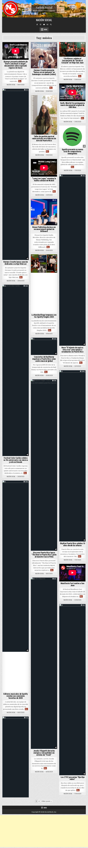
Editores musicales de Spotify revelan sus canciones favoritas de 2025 (15, 696)
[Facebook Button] (37, 24)
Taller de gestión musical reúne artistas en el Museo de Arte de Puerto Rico (44, 138)
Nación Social (44, 7)
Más (20, 81)
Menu (45, 29)
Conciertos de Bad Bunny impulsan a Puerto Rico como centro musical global (44, 359)
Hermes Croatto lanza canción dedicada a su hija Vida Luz (15, 263)
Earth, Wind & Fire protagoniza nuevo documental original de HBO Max (72, 105)
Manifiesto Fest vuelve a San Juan (72, 584)
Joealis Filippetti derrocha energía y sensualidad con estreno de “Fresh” (44, 753)
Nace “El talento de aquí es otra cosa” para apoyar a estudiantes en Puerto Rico (72, 349)
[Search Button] (50, 24)
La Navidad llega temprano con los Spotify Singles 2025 (44, 316)
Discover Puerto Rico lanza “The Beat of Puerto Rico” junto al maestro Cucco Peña (44, 554)
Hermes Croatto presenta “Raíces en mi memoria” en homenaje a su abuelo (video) (44, 72)
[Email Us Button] (47, 24)
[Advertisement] (44, 831)
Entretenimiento (44, 46)
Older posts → (46, 801)
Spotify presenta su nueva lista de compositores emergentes (72, 151)
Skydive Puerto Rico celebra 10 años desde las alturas (72, 544)
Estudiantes (78, 178)
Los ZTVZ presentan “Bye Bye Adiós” (72, 778)
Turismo (44, 383)
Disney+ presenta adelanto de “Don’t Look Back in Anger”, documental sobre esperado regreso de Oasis (16, 64)
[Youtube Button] (44, 24)
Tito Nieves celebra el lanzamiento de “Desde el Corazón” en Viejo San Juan (72, 60)
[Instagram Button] (40, 24)
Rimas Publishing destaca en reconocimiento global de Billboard (44, 229)
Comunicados (44, 99)
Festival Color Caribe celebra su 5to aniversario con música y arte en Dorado (15, 460)
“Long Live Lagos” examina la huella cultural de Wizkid (44, 179)
